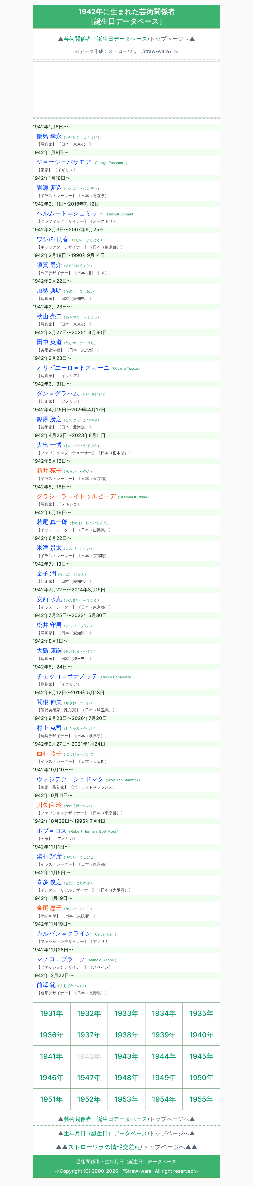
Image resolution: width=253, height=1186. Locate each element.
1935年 (201, 1013)
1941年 (51, 1056)
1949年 (164, 1077)
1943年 (126, 1056)
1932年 (89, 1013)
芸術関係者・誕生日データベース (105, 38)
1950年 (201, 1077)
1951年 (51, 1099)
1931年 (51, 1013)
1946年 (51, 1077)
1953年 (126, 1099)
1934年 (164, 1013)
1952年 (89, 1099)
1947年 (89, 1077)
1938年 (126, 1035)
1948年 (126, 1077)
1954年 (164, 1099)
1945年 (201, 1056)
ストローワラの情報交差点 (104, 1146)
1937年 (89, 1035)
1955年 (201, 1099)
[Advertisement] (126, 89)
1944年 (164, 1056)
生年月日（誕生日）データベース (105, 1133)
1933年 (126, 1013)
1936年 (52, 1035)
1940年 (201, 1035)
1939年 (164, 1035)
